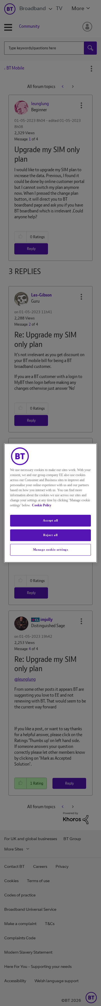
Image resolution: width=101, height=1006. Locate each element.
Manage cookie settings (50, 549)
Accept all (50, 520)
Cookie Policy (41, 505)
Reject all (50, 535)
